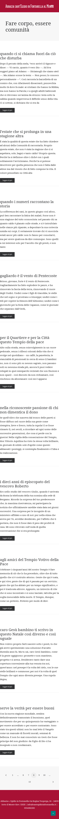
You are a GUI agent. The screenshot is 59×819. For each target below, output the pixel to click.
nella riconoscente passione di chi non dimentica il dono (29, 409)
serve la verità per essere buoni (27, 708)
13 (30, 782)
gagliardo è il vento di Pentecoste (28, 275)
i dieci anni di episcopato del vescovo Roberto (25, 483)
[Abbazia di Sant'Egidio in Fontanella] (29, 6)
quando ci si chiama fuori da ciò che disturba (28, 55)
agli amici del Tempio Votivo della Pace (29, 561)
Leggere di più (7, 110)
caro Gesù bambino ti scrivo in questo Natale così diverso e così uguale (28, 634)
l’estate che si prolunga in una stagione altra (25, 133)
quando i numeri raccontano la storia (27, 203)
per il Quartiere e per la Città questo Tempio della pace (24, 339)
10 (44, 775)
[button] (52, 6)
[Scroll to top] (53, 813)
